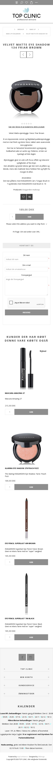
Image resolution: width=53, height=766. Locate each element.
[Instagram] (30, 657)
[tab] (26, 245)
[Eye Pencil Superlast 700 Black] (26, 593)
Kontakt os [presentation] (27, 245)
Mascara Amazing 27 (15, 393)
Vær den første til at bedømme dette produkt (26, 127)
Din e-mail (26, 265)
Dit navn (26, 255)
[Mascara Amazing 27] (26, 367)
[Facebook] (22, 657)
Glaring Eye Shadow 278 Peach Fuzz (22, 468)
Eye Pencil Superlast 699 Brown (20, 543)
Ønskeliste (26, 2)
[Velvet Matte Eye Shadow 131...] (23, 54)
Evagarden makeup (31, 189)
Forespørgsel (26, 275)
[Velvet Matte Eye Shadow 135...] (29, 54)
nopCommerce (22, 757)
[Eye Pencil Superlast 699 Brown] (26, 518)
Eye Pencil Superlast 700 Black (19, 618)
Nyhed (43, 351)
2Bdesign (41, 757)
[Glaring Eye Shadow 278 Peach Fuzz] (26, 443)
